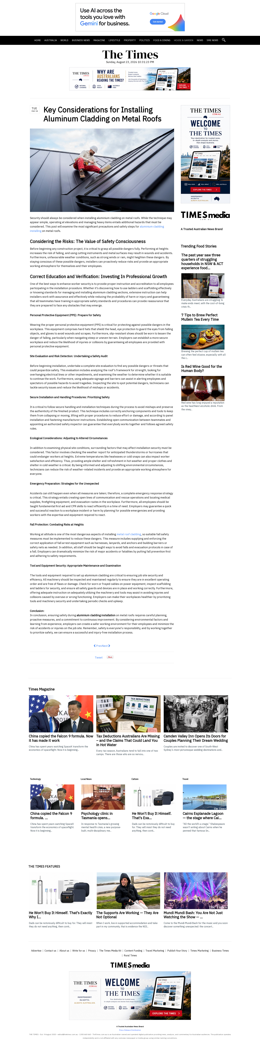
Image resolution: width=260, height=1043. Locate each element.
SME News (212, 40)
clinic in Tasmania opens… (97, 815)
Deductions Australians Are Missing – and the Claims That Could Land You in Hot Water (128, 740)
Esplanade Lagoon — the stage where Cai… (203, 815)
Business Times (220, 950)
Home (37, 40)
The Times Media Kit (110, 950)
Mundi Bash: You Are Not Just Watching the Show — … (193, 914)
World (64, 40)
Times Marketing (199, 950)
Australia (50, 40)
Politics (144, 40)
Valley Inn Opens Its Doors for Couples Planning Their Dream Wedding (196, 738)
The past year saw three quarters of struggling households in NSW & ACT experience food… (202, 261)
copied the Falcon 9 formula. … (51, 815)
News (200, 40)
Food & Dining (161, 40)
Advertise (36, 950)
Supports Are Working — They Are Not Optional (127, 914)
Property (130, 40)
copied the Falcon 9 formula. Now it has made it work (61, 738)
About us (64, 950)
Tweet (99, 657)
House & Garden (183, 40)
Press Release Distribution (130, 1030)
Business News (81, 40)
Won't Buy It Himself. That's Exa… (152, 815)
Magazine (99, 40)
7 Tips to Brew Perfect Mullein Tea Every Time (200, 317)
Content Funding (133, 950)
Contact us (50, 950)
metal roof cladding (129, 534)
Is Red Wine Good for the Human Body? (201, 368)
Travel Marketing (154, 950)
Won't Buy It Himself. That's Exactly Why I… (60, 914)
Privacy (92, 950)
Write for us (78, 950)
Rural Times (130, 955)
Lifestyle (114, 40)
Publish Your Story (177, 950)
